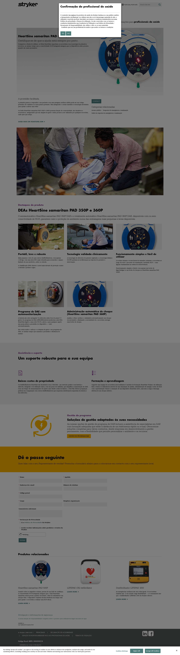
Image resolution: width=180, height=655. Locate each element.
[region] (90, 650)
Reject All (136, 651)
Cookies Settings (122, 651)
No (68, 33)
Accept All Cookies (152, 651)
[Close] (176, 650)
